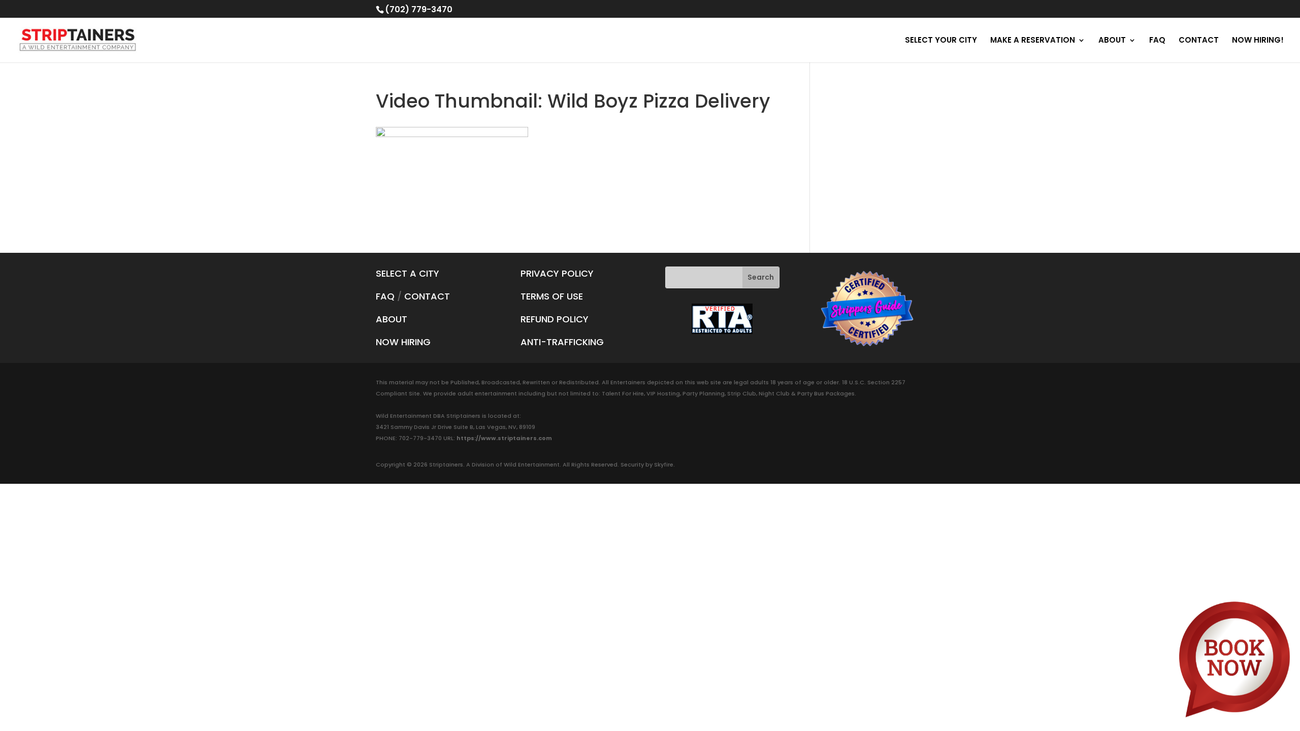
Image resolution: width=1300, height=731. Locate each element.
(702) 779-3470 (418, 9)
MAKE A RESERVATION (1032, 41)
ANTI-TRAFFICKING (562, 342)
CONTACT (1199, 41)
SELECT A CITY (407, 273)
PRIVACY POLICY (557, 273)
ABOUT (1112, 41)
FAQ (1157, 41)
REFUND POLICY (555, 319)
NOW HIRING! (1258, 41)
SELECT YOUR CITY (941, 41)
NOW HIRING (403, 342)
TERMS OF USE (552, 296)
